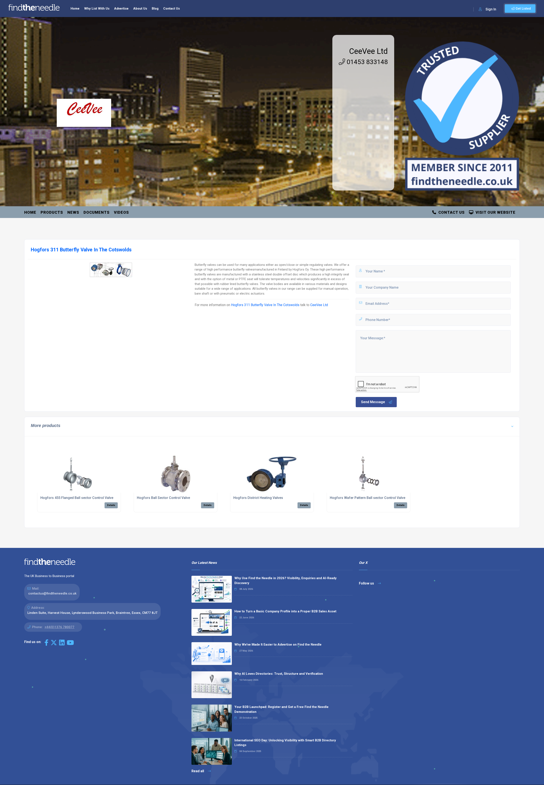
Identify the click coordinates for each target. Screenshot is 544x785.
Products (52, 212)
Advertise (121, 8)
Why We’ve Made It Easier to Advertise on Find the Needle (278, 644)
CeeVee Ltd (368, 51)
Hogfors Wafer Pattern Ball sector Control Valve (367, 498)
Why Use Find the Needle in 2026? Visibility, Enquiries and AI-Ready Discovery (285, 580)
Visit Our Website (494, 212)
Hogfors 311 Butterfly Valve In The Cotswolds (265, 305)
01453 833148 (366, 62)
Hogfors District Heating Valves (258, 498)
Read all (198, 771)
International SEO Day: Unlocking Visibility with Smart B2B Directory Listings (285, 742)
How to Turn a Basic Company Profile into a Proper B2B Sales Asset (285, 611)
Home (75, 8)
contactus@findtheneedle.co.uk (52, 593)
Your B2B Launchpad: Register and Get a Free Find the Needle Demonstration (281, 709)
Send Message (373, 402)
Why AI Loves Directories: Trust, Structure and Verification (278, 674)
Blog (155, 8)
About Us (140, 8)
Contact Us (171, 8)
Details (111, 505)
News (73, 212)
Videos (121, 212)
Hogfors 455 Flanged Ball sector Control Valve (76, 498)
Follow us (367, 583)
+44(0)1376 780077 (59, 627)
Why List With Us (96, 8)
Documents (97, 212)
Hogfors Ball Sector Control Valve (163, 498)
